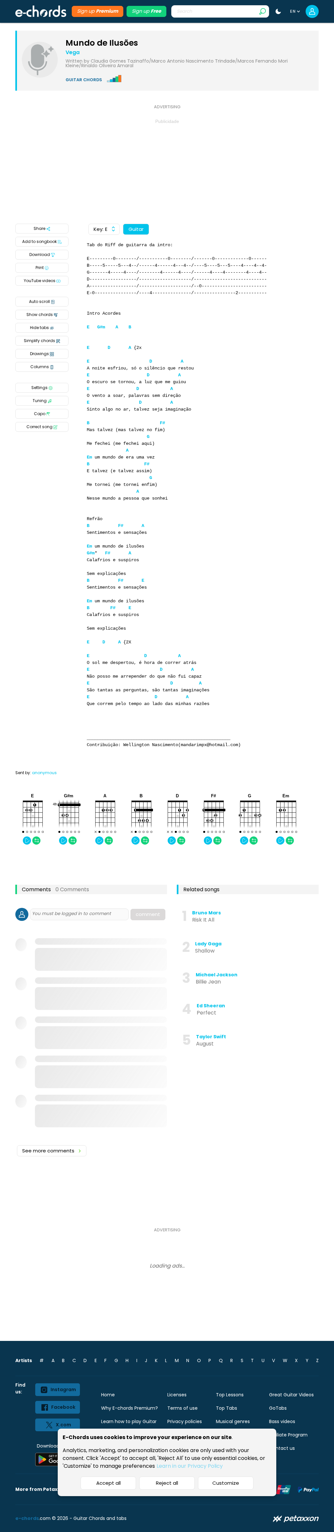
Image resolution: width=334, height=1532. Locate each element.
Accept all (108, 1482)
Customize (225, 1482)
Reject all (167, 1482)
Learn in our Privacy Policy (190, 1466)
